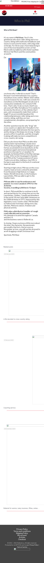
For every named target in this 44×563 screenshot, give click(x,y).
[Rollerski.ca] (4, 12)
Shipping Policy (22, 533)
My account (22, 535)
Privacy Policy (22, 529)
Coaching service (9, 408)
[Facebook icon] (22, 556)
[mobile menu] (41, 12)
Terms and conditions (22, 531)
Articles (22, 537)
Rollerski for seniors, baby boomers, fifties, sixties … (21, 508)
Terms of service (22, 547)
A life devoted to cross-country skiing (16, 319)
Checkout (22, 539)
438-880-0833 (8, 5)
